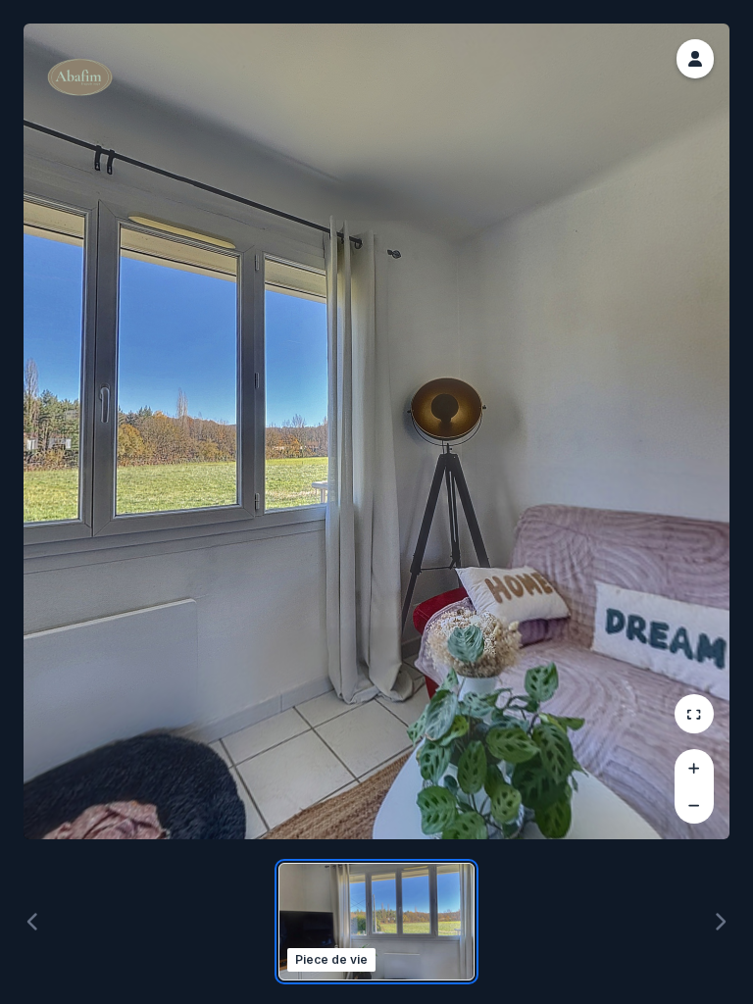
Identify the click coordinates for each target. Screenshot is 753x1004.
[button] (695, 58)
